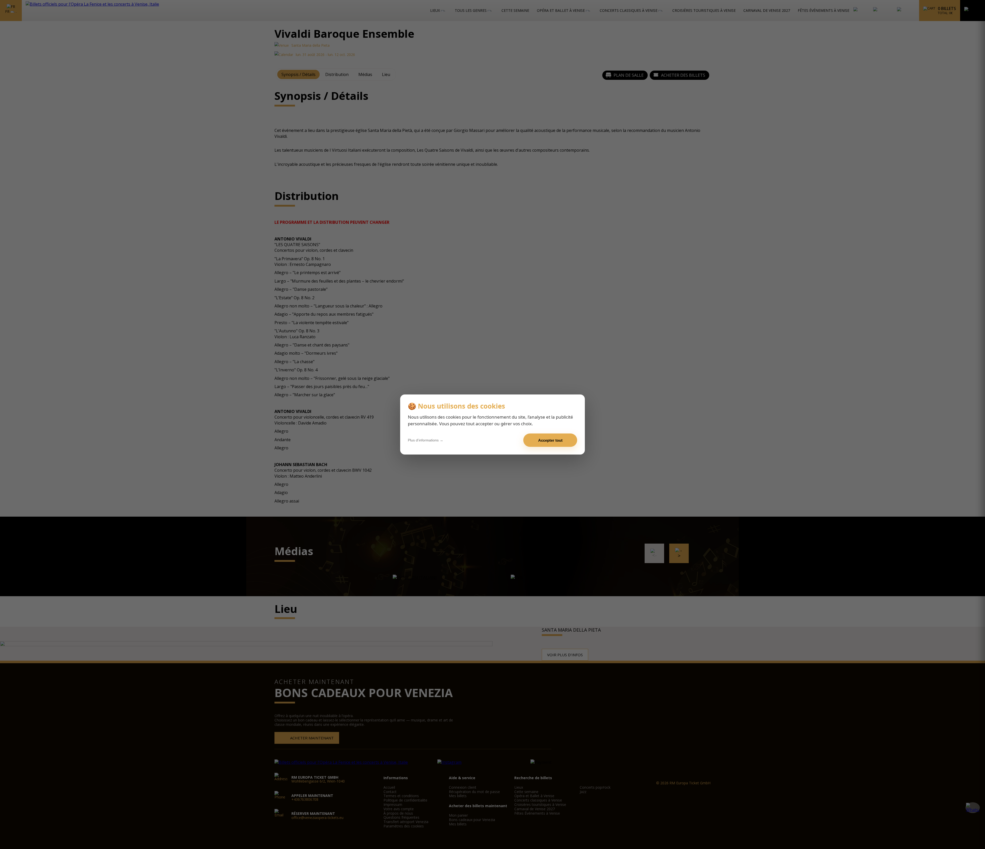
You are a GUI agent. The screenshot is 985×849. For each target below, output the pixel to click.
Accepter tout (550, 440)
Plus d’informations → (425, 440)
